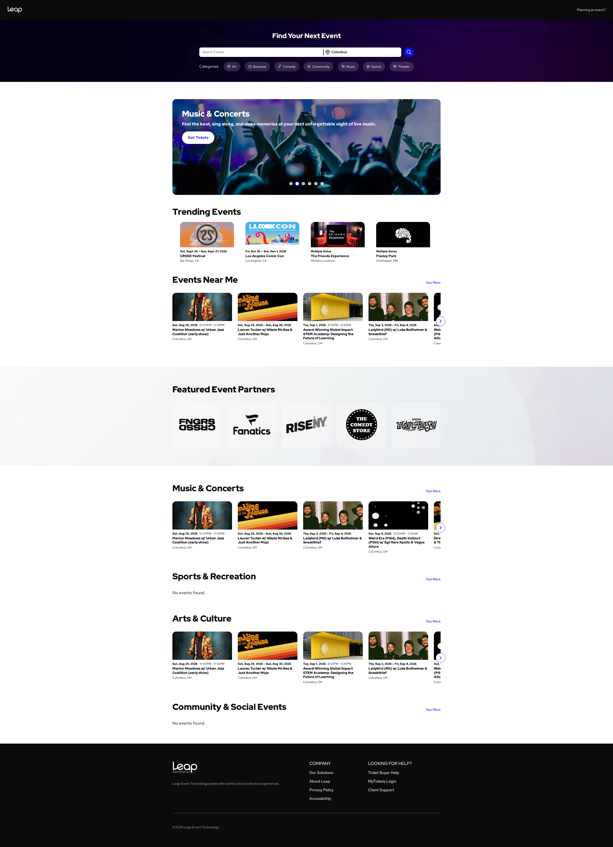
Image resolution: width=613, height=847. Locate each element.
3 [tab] (303, 183)
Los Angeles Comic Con (264, 256)
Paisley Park (386, 256)
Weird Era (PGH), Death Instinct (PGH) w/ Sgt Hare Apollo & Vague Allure (397, 542)
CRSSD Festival (192, 256)
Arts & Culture (201, 618)
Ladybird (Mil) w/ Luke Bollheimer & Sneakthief (398, 332)
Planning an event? (591, 10)
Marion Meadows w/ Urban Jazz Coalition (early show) (198, 332)
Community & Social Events (229, 706)
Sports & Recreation (214, 576)
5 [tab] (316, 183)
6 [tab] (322, 183)
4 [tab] (309, 183)
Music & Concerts (208, 488)
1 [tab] (291, 183)
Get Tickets (198, 137)
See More (433, 282)
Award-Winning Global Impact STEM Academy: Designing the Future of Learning (328, 334)
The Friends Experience (330, 256)
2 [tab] (297, 183)
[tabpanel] (306, 147)
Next (440, 321)
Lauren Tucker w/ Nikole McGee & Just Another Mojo (265, 332)
